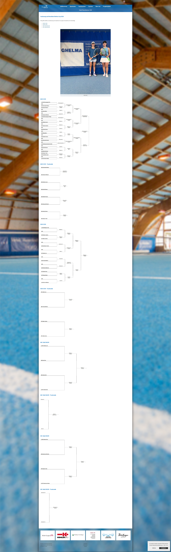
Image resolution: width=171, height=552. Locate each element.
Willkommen (63, 6)
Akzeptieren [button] (163, 548)
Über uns (98, 6)
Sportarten (73, 6)
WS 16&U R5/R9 (46, 27)
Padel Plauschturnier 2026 (85, 10)
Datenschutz (85, 545)
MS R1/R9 (45, 23)
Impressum (85, 543)
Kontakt (85, 546)
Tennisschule (82, 6)
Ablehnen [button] (154, 548)
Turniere (90, 6)
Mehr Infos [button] (166, 545)
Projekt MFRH (107, 6)
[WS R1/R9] (85, 62)
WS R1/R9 (45, 24)
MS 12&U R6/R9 (46, 26)
